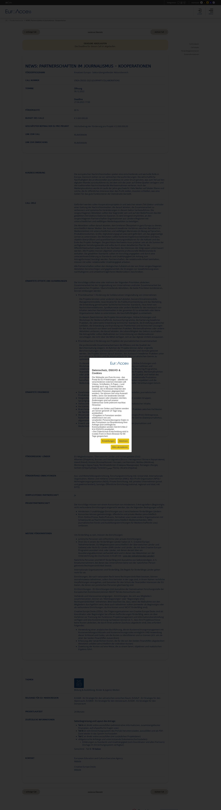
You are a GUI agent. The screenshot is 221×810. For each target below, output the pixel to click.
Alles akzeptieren (120, 447)
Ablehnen (123, 441)
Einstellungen (108, 441)
